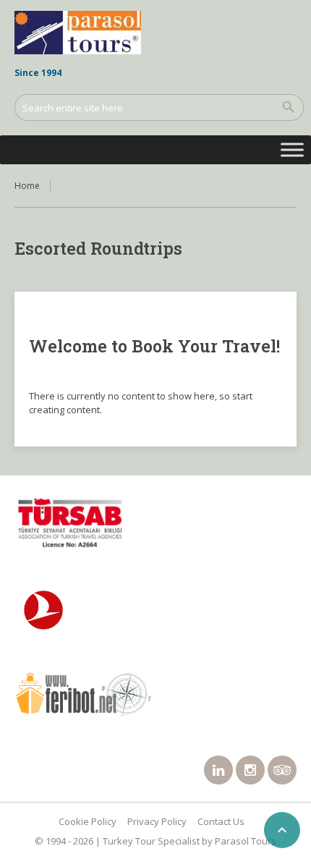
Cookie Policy (87, 821)
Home (27, 185)
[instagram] (250, 770)
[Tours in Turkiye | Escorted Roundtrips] (77, 32)
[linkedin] (218, 770)
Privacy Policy (157, 821)
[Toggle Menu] (292, 149)
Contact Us (220, 821)
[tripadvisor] (282, 770)
